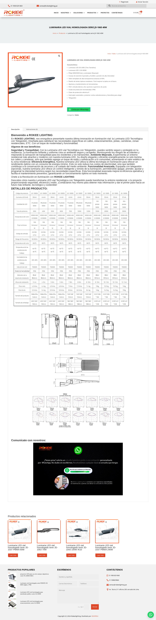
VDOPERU (94, 616)
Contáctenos (117, 13)
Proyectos (105, 13)
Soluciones (78, 13)
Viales (114, 54)
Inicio (56, 13)
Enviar (95, 607)
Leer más (13, 555)
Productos (91, 13)
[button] (59, 56)
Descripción (15, 129)
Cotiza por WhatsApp (80, 109)
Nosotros (65, 13)
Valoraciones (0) (32, 129)
